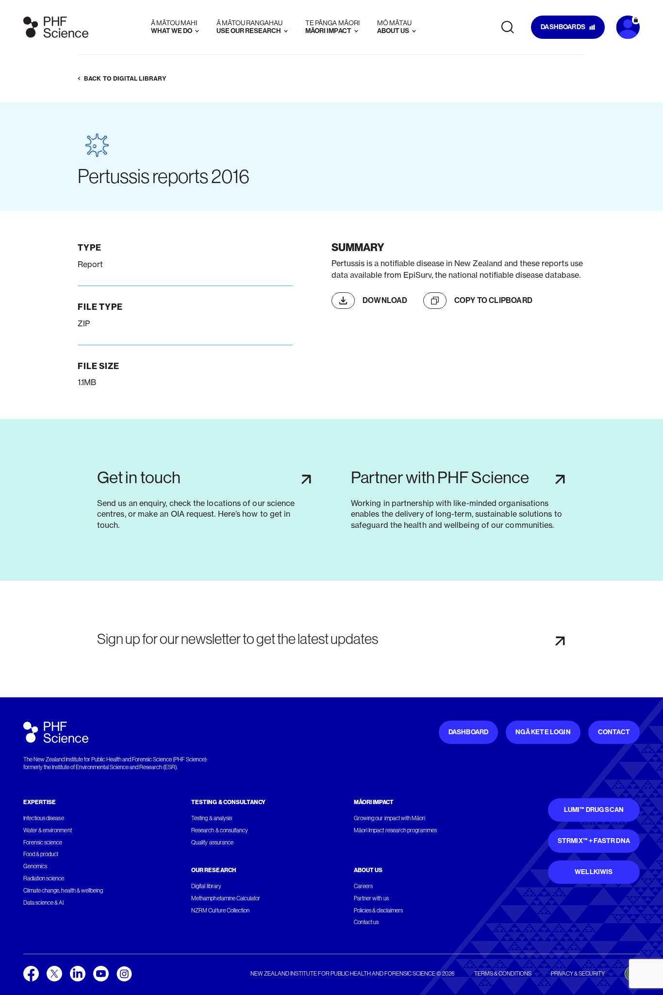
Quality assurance (212, 842)
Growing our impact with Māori (389, 818)
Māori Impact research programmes (395, 830)
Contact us (366, 922)
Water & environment (47, 830)
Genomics (35, 866)
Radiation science (44, 878)
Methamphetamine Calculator (225, 898)
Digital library (206, 886)
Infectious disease (43, 818)
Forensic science (42, 842)
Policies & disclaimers (378, 910)
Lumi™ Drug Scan (594, 810)
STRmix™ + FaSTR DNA (594, 841)
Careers (363, 886)
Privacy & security (578, 973)
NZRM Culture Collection (220, 910)
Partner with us (371, 898)
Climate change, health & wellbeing (63, 890)
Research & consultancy (219, 830)
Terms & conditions (502, 973)
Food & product (40, 854)
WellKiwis (594, 872)
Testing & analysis (211, 818)
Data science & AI (43, 902)
